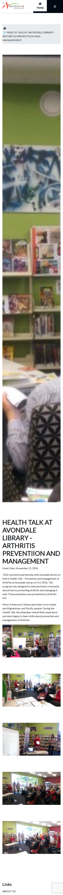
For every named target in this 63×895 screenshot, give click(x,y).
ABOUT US (9, 891)
